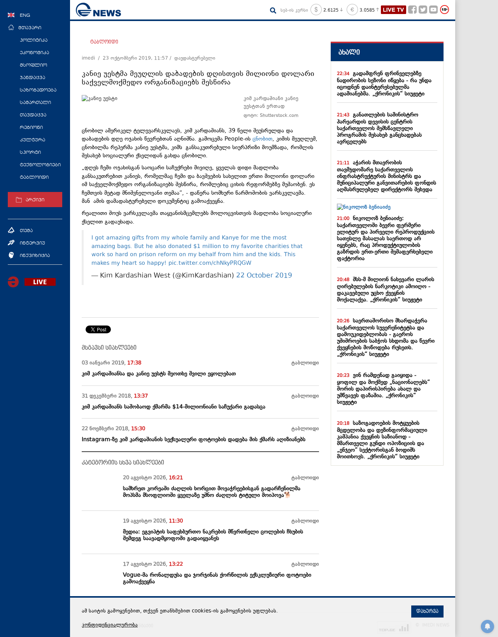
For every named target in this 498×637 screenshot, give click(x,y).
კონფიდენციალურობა (110, 625)
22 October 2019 (264, 276)
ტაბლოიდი (104, 42)
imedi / (92, 58)
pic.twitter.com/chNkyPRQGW (209, 263)
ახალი (349, 52)
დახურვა (427, 611)
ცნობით (262, 139)
